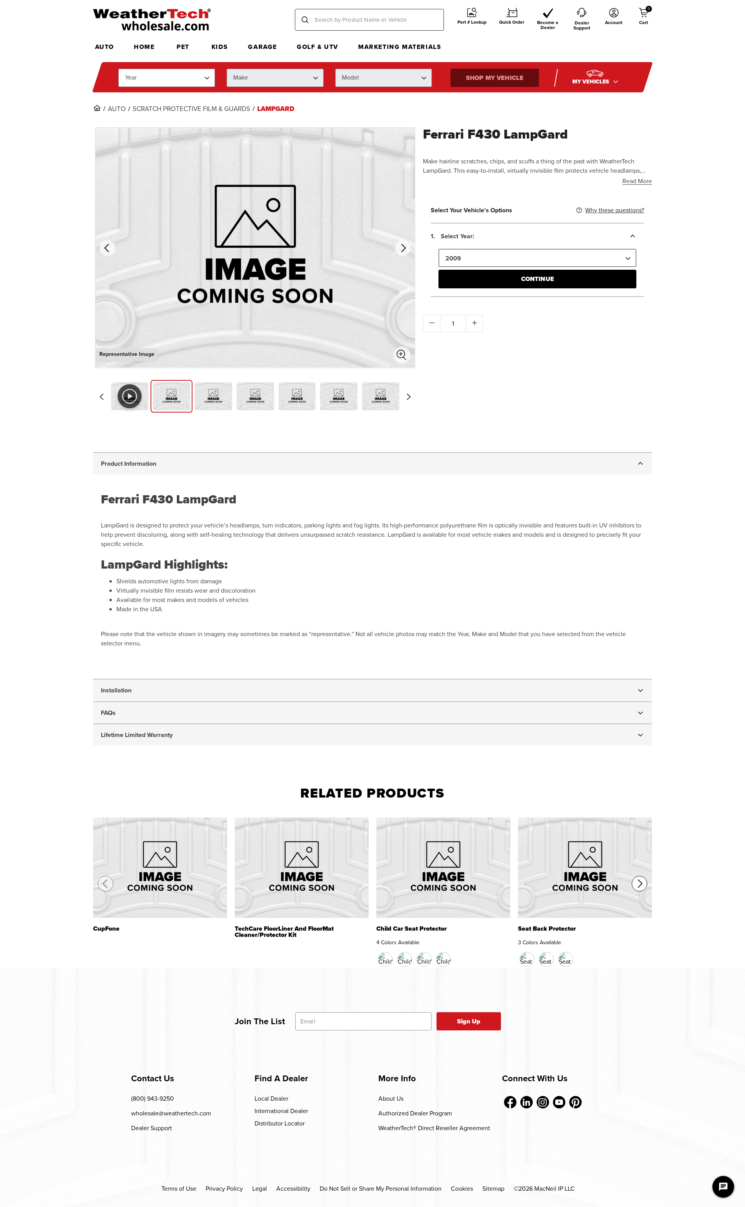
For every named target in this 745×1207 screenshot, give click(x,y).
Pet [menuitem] (183, 46)
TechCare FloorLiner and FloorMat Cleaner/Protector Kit (284, 932)
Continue (537, 278)
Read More (637, 181)
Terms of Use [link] (178, 1188)
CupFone (106, 929)
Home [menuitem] (144, 46)
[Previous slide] (102, 396)
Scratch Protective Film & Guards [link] (191, 109)
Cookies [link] (462, 1188)
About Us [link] (391, 1098)
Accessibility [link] (293, 1188)
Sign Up (469, 1021)
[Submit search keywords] (305, 19)
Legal (259, 1188)
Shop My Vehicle (494, 77)
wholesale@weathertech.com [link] (171, 1113)
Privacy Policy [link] (224, 1188)
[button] (472, 20)
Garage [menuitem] (262, 46)
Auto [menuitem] (104, 46)
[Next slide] (409, 396)
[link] (97, 108)
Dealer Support (151, 1128)
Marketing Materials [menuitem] (399, 46)
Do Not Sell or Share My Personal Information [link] (381, 1188)
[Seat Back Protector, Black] (527, 959)
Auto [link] (117, 109)
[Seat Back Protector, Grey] (566, 959)
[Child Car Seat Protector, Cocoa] (405, 959)
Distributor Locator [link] (280, 1123)
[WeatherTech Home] (152, 19)
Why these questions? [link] (614, 210)
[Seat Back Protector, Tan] (546, 959)
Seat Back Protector (547, 929)
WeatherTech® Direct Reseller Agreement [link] (434, 1128)
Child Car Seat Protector (411, 929)
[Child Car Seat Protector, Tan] (424, 959)
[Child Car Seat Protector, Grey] (443, 959)
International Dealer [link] (281, 1110)
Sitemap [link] (493, 1188)
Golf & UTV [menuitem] (317, 46)
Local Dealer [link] (271, 1098)
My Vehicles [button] (591, 81)
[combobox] (369, 20)
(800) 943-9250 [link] (152, 1098)
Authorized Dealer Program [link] (415, 1113)
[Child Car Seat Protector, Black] (385, 959)
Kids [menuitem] (219, 46)
